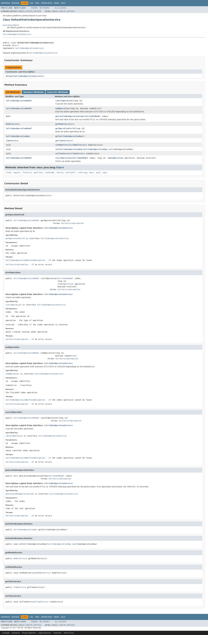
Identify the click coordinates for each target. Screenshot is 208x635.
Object (15, 45)
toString (82, 172)
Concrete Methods (57, 92)
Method (37, 11)
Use (31, 3)
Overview (5, 3)
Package (15, 3)
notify (59, 172)
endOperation (62, 108)
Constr (28, 11)
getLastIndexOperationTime (69, 116)
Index (56, 3)
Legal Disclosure (44, 633)
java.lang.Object (11, 25)
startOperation (63, 158)
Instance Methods (33, 92)
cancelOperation (63, 101)
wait (91, 172)
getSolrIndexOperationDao (68, 136)
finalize (27, 172)
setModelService (63, 145)
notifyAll (71, 172)
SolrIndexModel (93, 116)
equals (16, 172)
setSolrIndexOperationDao (68, 149)
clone (8, 172)
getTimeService (63, 140)
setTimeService (63, 153)
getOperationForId (65, 128)
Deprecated (46, 3)
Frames (34, 8)
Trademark (57, 633)
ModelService (13, 124)
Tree (37, 3)
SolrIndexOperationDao (18, 136)
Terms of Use (69, 633)
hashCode (49, 172)
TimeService (12, 140)
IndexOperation (115, 158)
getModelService (63, 124)
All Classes (60, 8)
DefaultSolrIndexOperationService (24, 76)
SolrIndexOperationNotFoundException (25, 260)
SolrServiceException (72, 223)
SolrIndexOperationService (17, 34)
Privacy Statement (29, 633)
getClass (38, 172)
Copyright (6, 633)
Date (8, 116)
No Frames (45, 8)
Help (63, 3)
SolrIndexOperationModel (19, 101)
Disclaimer (16, 633)
